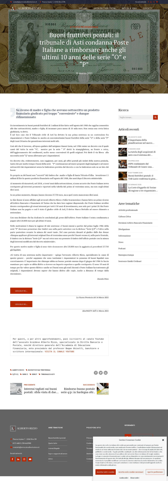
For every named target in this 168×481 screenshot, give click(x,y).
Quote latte (52, 443)
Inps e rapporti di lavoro (57, 453)
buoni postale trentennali (39, 370)
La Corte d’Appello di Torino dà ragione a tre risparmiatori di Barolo (142, 189)
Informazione (124, 235)
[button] (163, 440)
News (120, 242)
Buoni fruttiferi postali (57, 438)
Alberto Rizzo (18, 370)
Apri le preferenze (155, 472)
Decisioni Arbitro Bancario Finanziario (135, 222)
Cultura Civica (124, 216)
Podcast (122, 248)
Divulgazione (124, 229)
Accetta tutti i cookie (105, 472)
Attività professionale (84, 27)
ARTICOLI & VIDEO (129, 8)
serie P (34, 374)
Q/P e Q (15, 374)
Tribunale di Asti (47, 374)
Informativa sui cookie (154, 460)
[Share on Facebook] (96, 373)
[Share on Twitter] (101, 373)
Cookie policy (123, 477)
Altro (50, 459)
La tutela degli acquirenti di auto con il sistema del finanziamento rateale (142, 153)
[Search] (155, 117)
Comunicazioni (92, 459)
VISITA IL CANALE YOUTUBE (59, 351)
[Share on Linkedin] (106, 373)
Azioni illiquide (54, 448)
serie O (25, 374)
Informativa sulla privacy (108, 465)
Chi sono (83, 8)
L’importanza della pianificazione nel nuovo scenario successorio (140, 142)
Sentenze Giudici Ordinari (129, 261)
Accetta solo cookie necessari (130, 472)
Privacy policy (134, 477)
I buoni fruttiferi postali (104, 8)
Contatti (147, 8)
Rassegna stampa (126, 255)
